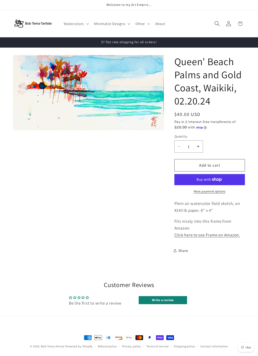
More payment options (209, 191)
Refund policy (107, 346)
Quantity (180, 136)
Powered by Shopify (79, 346)
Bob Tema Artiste (52, 346)
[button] (76, 23)
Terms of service (157, 346)
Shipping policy (184, 346)
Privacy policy (131, 346)
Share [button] (183, 250)
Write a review (163, 300)
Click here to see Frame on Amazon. (207, 235)
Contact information (214, 346)
